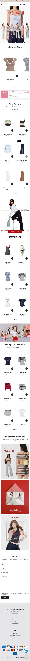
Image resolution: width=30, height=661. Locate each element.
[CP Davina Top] (7, 387)
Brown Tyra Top (10, 79)
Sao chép (26, 92)
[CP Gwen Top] (22, 413)
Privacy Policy (22, 593)
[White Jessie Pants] (7, 176)
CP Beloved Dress (8, 314)
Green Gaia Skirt (8, 134)
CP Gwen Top (22, 424)
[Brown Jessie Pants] (22, 176)
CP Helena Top (22, 288)
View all (15, 87)
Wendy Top (7, 160)
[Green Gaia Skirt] (7, 123)
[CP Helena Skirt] (22, 387)
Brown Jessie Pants (22, 187)
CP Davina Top (7, 398)
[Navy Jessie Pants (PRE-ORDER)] (22, 149)
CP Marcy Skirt (7, 424)
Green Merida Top (22, 262)
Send (5, 597)
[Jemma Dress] (7, 251)
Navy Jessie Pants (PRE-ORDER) (22, 161)
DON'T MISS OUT (15, 231)
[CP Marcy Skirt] (7, 413)
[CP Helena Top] (22, 277)
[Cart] (24, 4)
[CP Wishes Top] (22, 303)
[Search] (20, 4)
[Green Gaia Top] (22, 123)
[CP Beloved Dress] (7, 303)
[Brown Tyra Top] (10, 64)
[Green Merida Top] (22, 251)
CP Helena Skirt (22, 398)
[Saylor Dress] (7, 277)
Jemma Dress (8, 262)
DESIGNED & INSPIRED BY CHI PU (15, 332)
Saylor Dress (8, 288)
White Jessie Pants (7, 187)
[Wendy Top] (7, 149)
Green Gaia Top (22, 134)
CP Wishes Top (22, 314)
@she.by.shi (15, 613)
